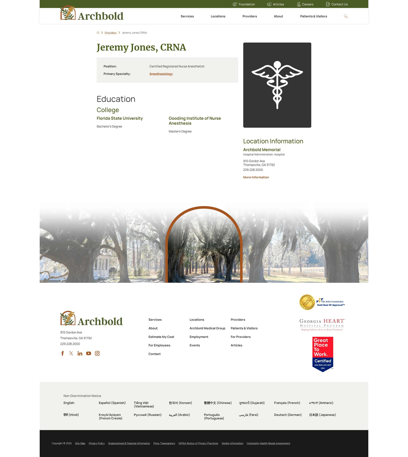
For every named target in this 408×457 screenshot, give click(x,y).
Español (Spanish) (112, 403)
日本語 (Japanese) (322, 415)
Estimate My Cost (161, 337)
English (69, 403)
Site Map (80, 443)
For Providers (241, 337)
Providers (250, 16)
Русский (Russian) (148, 415)
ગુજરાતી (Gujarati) (252, 403)
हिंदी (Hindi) (71, 415)
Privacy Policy (97, 443)
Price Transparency (164, 443)
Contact (155, 354)
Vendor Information (232, 443)
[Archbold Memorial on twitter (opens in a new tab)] (71, 353)
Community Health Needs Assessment (268, 443)
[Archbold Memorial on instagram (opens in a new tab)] (97, 353)
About (278, 16)
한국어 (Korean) (180, 403)
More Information (274, 177)
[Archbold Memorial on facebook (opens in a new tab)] (62, 353)
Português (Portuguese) (214, 416)
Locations (218, 16)
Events (195, 345)
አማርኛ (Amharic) (321, 403)
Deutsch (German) (288, 415)
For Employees (159, 345)
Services (187, 16)
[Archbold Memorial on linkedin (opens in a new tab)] (80, 353)
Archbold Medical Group (207, 328)
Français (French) (287, 403)
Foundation (247, 4)
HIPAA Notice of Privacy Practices (198, 443)
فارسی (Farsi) (249, 415)
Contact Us (340, 4)
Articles (278, 4)
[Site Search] (346, 16)
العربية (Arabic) (179, 415)
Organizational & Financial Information (129, 443)
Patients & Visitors (313, 16)
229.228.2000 (257, 169)
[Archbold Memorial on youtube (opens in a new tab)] (88, 353)
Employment (199, 337)
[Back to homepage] (98, 32)
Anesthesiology (161, 74)
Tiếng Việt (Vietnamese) (144, 404)
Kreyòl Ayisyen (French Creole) (111, 416)
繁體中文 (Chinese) (218, 403)
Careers (307, 4)
